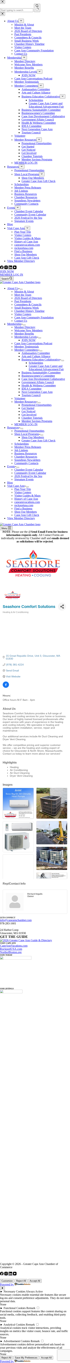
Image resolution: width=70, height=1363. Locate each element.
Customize (7, 1281)
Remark (30, 1308)
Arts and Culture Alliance (36, 356)
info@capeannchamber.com (16, 920)
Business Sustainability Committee (41, 372)
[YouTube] (15, 268)
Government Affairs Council (38, 382)
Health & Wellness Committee (39, 385)
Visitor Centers (22, 314)
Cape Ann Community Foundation (34, 317)
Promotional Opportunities (37, 404)
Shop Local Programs (26, 434)
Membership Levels (25, 336)
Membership (14, 323)
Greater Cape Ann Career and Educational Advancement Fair (46, 367)
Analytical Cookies (14, 1324)
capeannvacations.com (27, 502)
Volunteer (19, 398)
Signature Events (24, 479)
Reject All (21, 1281)
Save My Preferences (26, 1357)
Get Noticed (28, 411)
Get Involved (29, 414)
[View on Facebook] (6, 686)
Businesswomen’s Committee (38, 375)
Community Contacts (26, 463)
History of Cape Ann (26, 498)
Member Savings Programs (37, 421)
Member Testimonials (26, 346)
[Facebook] (2, 268)
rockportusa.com (23, 505)
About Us (12, 288)
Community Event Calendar (30, 472)
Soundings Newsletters (27, 459)
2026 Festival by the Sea (28, 476)
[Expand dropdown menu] (21, 289)
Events (11, 466)
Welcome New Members (28, 330)
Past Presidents (22, 301)
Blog (10, 482)
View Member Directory (21, 518)
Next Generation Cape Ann (37, 391)
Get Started (28, 408)
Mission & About (24, 291)
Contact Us (20, 320)
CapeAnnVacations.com (13, 945)
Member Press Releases (27, 447)
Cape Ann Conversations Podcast (33, 343)
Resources (13, 427)
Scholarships (36, 362)
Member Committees (26, 349)
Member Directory (24, 327)
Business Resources (25, 453)
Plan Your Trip (22, 489)
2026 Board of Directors (28, 298)
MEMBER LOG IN (11, 274)
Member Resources (25, 401)
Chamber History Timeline (29, 311)
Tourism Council (31, 395)
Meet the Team (22, 294)
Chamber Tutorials (32, 417)
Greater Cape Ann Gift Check (38, 440)
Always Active (34, 1291)
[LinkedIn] (11, 268)
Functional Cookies (15, 1308)
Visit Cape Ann (16, 485)
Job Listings (21, 450)
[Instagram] (6, 268)
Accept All (35, 1281)
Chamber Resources (25, 456)
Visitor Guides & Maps (27, 495)
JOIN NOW (7, 271)
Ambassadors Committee (36, 353)
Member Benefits (24, 333)
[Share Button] (62, 607)
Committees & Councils (27, 304)
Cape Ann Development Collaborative (43, 379)
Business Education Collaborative (41, 359)
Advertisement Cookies (16, 1341)
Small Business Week (26, 307)
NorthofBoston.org (11, 952)
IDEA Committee (31, 388)
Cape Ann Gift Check (26, 515)
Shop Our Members (33, 437)
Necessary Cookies (14, 1291)
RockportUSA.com (11, 948)
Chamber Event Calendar (28, 469)
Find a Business (23, 508)
